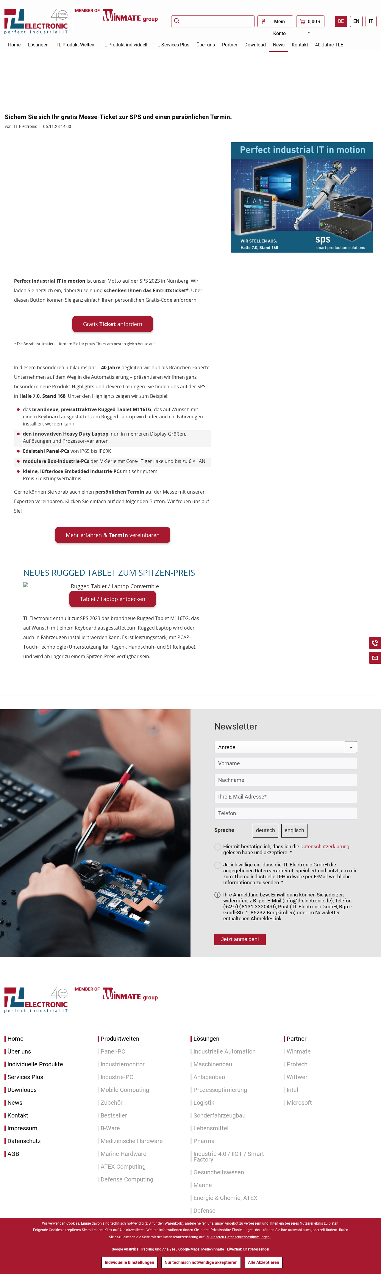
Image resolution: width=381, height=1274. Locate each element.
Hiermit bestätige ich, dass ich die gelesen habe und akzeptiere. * (286, 849)
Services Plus (25, 1077)
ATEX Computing (123, 1167)
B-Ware (110, 1128)
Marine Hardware (123, 1154)
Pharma (204, 1141)
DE (341, 21)
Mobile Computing (125, 1090)
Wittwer (297, 1077)
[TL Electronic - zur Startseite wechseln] (39, 21)
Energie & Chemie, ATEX (225, 1198)
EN (356, 21)
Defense (204, 1211)
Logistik (203, 1103)
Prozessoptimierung (220, 1090)
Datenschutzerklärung (324, 846)
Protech (297, 1064)
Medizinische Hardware (132, 1141)
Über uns (19, 1051)
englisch (294, 830)
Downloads (22, 1090)
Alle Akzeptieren (263, 1262)
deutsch (265, 830)
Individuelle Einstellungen (129, 1262)
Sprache (224, 830)
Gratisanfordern (112, 324)
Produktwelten (120, 1039)
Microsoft (299, 1103)
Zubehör (112, 1103)
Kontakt (17, 1115)
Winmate (299, 1051)
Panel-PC (113, 1051)
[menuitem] (212, 21)
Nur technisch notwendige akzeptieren (201, 1262)
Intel (292, 1090)
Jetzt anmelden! (240, 939)
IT (371, 21)
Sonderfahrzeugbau (219, 1115)
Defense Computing (127, 1179)
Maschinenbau (212, 1064)
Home (15, 1039)
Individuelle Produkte (35, 1064)
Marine (202, 1185)
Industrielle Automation (224, 1051)
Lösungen (206, 1039)
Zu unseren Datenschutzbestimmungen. (238, 1237)
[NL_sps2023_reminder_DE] (302, 197)
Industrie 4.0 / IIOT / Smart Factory (228, 1156)
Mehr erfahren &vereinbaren (113, 535)
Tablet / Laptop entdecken (112, 598)
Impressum (22, 1128)
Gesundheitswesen (218, 1172)
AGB (13, 1154)
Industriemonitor (123, 1064)
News (14, 1103)
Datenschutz (24, 1141)
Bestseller (114, 1115)
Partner (297, 1039)
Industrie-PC (117, 1077)
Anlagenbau (209, 1077)
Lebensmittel (211, 1128)
